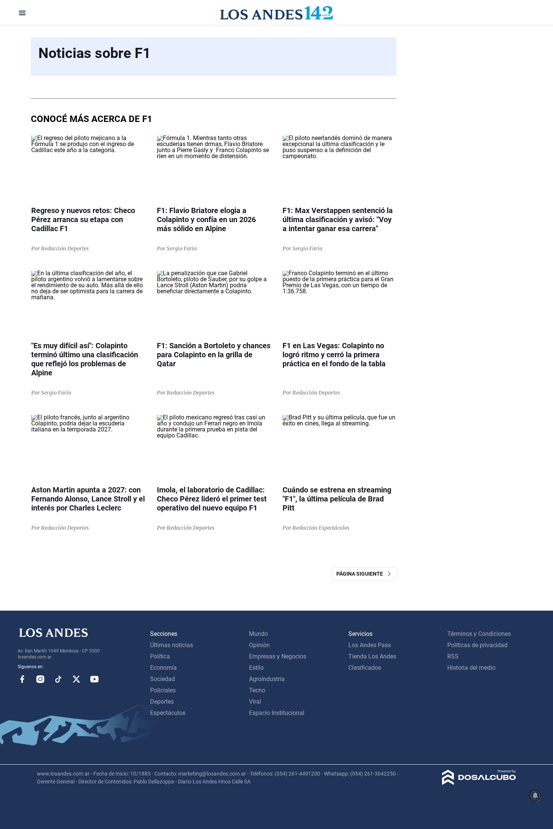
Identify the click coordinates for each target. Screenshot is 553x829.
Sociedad (162, 679)
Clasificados (364, 667)
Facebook (22, 679)
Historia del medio (471, 667)
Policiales (163, 690)
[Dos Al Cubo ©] (479, 782)
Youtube (94, 679)
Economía (163, 667)
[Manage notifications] (535, 795)
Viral (255, 701)
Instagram (40, 679)
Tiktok (58, 679)
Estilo (256, 667)
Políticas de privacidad (477, 645)
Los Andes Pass (369, 645)
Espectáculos (167, 712)
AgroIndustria (267, 679)
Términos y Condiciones (479, 633)
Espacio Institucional (276, 712)
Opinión (259, 645)
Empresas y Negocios (277, 656)
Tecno (257, 690)
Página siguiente (361, 574)
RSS (453, 656)
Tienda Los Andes (372, 656)
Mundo (258, 633)
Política (160, 656)
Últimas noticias (171, 645)
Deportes (162, 701)
